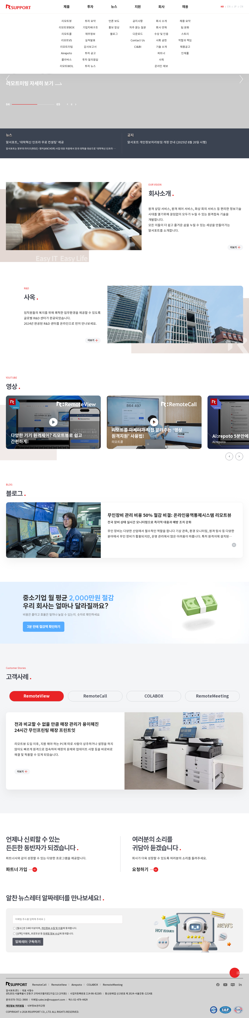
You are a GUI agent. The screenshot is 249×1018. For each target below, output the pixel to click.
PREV (7, 79)
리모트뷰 (66, 21)
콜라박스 (66, 59)
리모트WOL (66, 66)
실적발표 (90, 40)
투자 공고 (90, 53)
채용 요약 (185, 21)
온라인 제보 (161, 66)
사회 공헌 (161, 40)
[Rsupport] (18, 7)
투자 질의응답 (90, 59)
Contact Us (138, 40)
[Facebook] (226, 1009)
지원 (138, 7)
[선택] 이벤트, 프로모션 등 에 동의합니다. (45, 933)
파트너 (161, 53)
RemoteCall (95, 696)
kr (222, 6)
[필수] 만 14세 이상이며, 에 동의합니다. (46, 928)
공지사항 (138, 21)
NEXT (241, 79)
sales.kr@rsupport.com (51, 999)
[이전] (67, 104)
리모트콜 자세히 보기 (27, 83)
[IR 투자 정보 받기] (235, 973)
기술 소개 (161, 46)
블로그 (114, 34)
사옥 (161, 59)
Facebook (218, 985)
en (228, 6)
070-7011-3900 (19, 999)
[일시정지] (71, 104)
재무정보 (90, 34)
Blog (233, 985)
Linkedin (240, 985)
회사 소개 (161, 21)
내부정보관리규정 (36, 1005)
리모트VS (66, 40)
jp (235, 6)
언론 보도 (114, 21)
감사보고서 (90, 46)
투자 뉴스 (90, 66)
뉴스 (114, 7)
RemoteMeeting (212, 696)
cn (241, 6)
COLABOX (153, 696)
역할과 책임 (185, 40)
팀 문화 (185, 27)
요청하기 (140, 869)
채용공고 (185, 46)
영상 (11, 386)
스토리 (185, 34)
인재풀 (185, 53)
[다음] (76, 104)
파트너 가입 (16, 869)
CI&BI (137, 46)
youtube (225, 985)
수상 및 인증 (161, 34)
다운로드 (138, 34)
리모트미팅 (66, 46)
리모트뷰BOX (66, 27)
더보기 (233, 247)
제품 (67, 7)
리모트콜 (66, 34)
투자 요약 (90, 21)
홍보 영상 (114, 27)
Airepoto (66, 53)
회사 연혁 (161, 27)
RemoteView (37, 696)
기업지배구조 (90, 27)
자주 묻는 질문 (137, 27)
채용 (185, 7)
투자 (90, 7)
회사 (161, 7)
